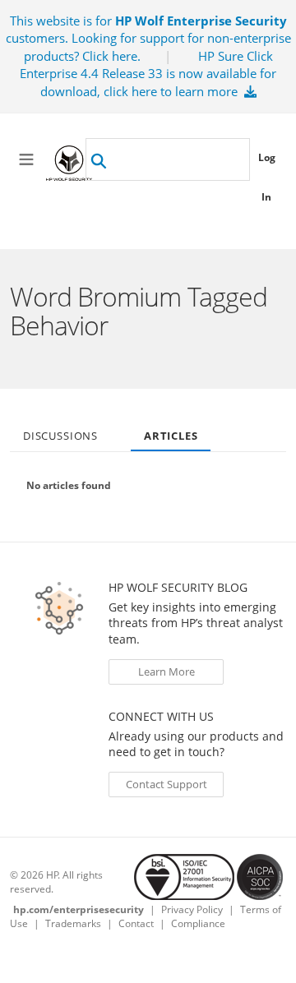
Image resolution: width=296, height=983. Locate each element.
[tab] (60, 430)
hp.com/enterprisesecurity (78, 909)
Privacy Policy (192, 909)
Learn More (166, 671)
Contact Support (166, 784)
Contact (136, 923)
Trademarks (73, 923)
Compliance (198, 923)
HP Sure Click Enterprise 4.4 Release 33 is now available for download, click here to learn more (148, 73)
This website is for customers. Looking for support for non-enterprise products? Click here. (148, 38)
